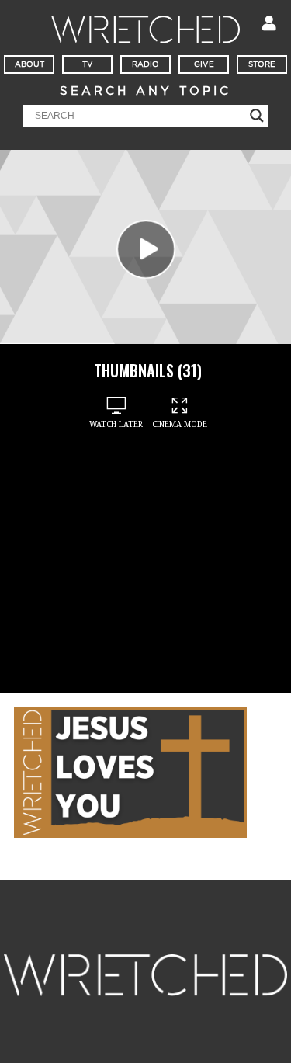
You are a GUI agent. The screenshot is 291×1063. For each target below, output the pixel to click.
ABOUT (29, 64)
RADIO (145, 64)
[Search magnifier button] (257, 116)
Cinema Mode (179, 424)
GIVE (204, 64)
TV (87, 64)
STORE (261, 64)
